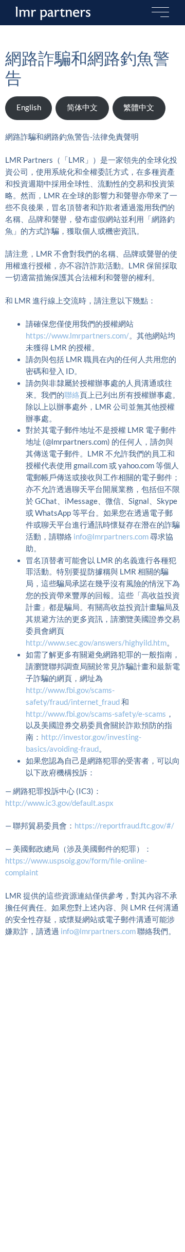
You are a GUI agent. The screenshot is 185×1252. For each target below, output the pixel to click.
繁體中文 (138, 107)
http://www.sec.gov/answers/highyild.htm (96, 642)
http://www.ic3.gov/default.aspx (59, 803)
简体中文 (82, 107)
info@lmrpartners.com (111, 536)
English (28, 107)
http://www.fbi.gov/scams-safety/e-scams (96, 713)
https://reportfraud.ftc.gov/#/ (124, 825)
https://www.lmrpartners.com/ (77, 335)
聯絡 (72, 395)
